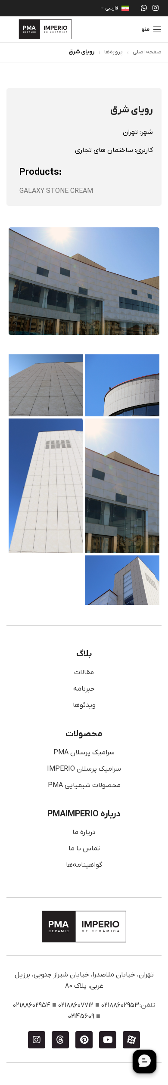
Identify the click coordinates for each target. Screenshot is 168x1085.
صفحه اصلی (147, 52)
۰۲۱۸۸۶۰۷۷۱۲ (75, 1005)
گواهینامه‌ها (84, 865)
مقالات (84, 672)
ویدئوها (84, 705)
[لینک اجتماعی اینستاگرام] (156, 8)
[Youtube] (107, 1039)
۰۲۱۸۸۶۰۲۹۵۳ (120, 1005)
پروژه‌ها (113, 52)
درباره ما (84, 832)
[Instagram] (36, 1039)
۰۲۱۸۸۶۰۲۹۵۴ (31, 1005)
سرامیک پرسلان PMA (84, 752)
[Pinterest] (84, 1039)
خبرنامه (84, 689)
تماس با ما (84, 848)
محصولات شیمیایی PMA (84, 785)
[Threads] (60, 1039)
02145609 (81, 1016)
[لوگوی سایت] (45, 29)
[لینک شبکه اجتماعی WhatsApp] (143, 8)
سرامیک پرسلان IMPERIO (84, 769)
